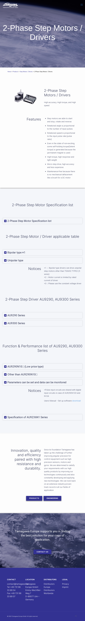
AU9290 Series (16, 315)
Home (9, 71)
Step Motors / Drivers (26, 71)
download (76, 401)
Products (15, 71)
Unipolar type (15, 260)
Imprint (65, 587)
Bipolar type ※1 (16, 252)
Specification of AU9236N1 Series (27, 417)
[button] (42, 221)
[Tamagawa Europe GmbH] (10, 5)
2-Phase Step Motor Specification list (29, 220)
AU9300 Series (16, 323)
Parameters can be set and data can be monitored (36, 382)
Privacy (65, 584)
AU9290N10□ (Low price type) (25, 366)
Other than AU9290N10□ (22, 374)
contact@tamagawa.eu (18, 584)
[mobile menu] (81, 4)
